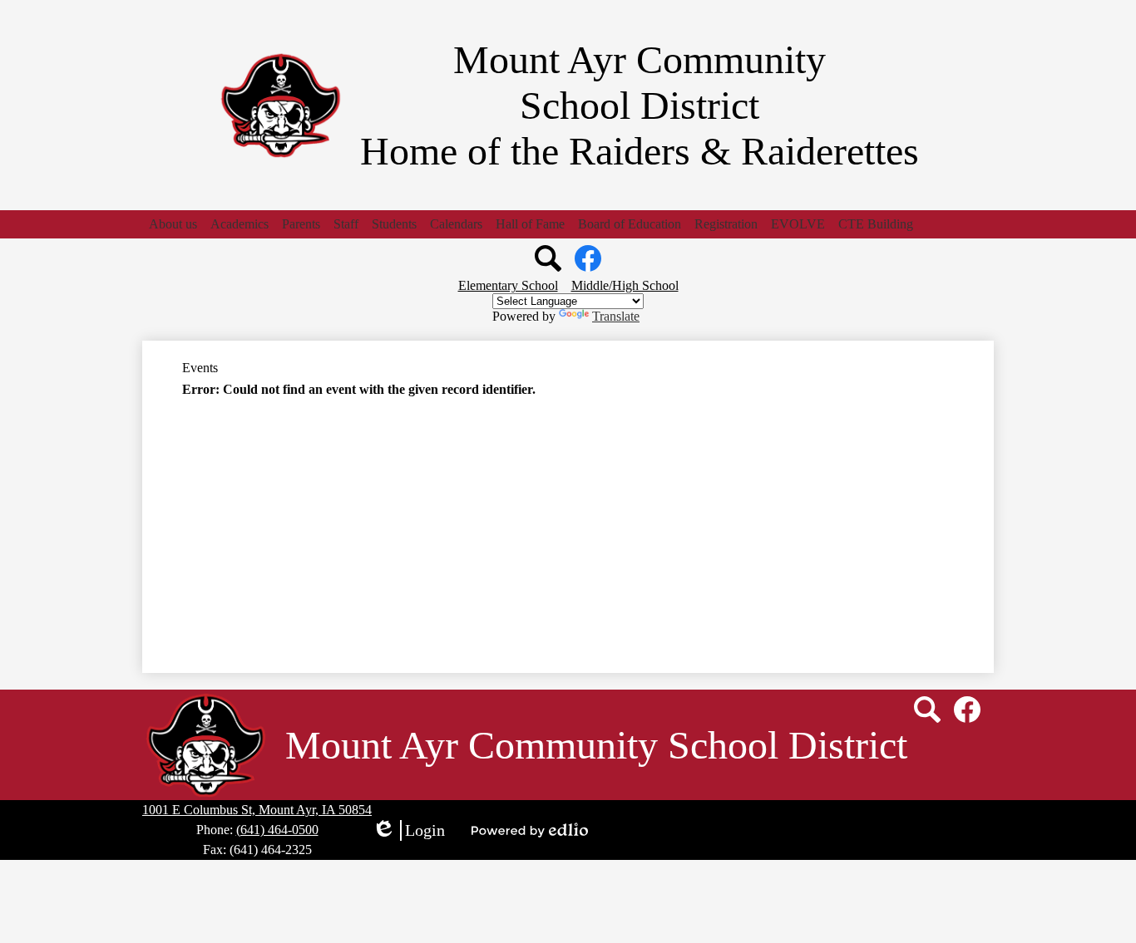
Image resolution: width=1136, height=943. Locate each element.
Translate (616, 316)
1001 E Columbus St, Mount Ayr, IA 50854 (257, 810)
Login (408, 831)
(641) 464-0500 (277, 830)
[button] (173, 224)
